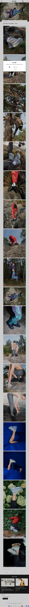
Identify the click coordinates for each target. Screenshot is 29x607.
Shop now (15, 69)
